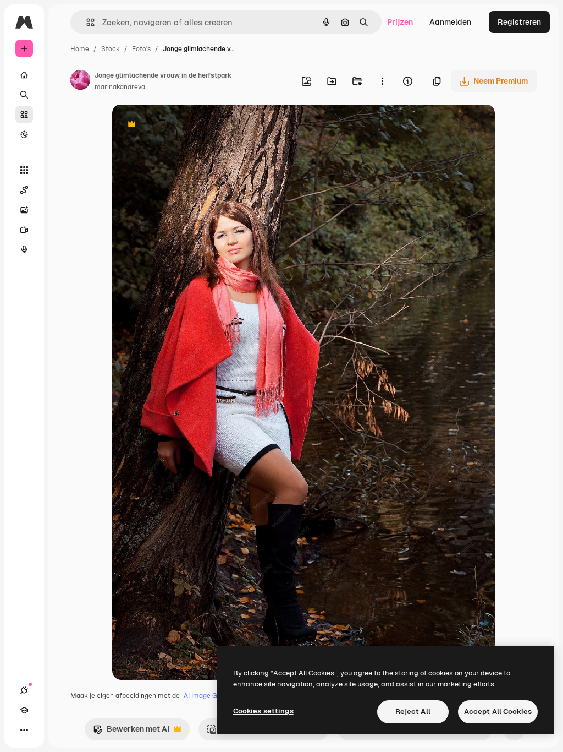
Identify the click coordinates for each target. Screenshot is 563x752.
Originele (184, 125)
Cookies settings (263, 711)
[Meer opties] (382, 81)
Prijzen (400, 22)
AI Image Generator (214, 695)
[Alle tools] (24, 170)
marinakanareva (120, 87)
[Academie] (24, 710)
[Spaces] (24, 190)
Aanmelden (450, 22)
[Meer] (24, 730)
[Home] (24, 75)
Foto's (141, 49)
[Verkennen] (24, 134)
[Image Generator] (24, 210)
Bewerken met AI (131, 732)
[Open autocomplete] (86, 22)
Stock (110, 49)
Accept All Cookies (498, 711)
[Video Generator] (24, 229)
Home (79, 49)
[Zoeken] (24, 94)
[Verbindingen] (24, 690)
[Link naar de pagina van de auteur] (80, 81)
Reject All (412, 711)
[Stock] (24, 114)
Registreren (519, 22)
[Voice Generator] (24, 249)
